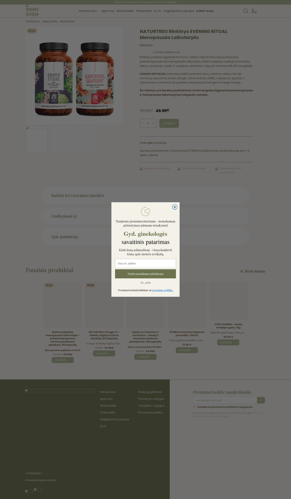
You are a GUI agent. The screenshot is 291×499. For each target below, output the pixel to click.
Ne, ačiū (145, 282)
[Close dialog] (174, 207)
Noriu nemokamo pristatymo (146, 274)
